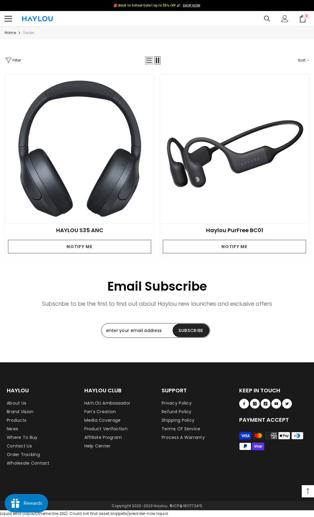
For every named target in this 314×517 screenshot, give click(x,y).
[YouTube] (276, 404)
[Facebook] (244, 404)
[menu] (8, 18)
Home (10, 32)
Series (28, 32)
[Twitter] (287, 404)
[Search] (267, 18)
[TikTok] (265, 404)
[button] (149, 60)
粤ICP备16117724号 (185, 505)
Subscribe (190, 330)
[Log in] (284, 18)
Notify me (79, 246)
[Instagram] (255, 404)
